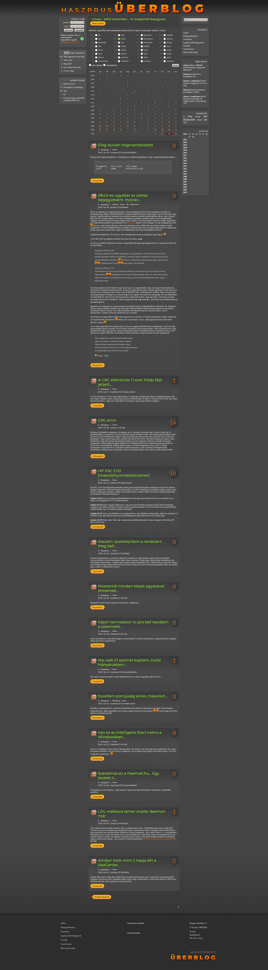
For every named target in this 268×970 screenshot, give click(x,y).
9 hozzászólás (97, 759)
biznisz (124, 54)
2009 (92, 110)
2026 (185, 134)
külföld (146, 46)
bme (123, 35)
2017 (92, 83)
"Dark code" (68, 60)
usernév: (66, 22)
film (99, 39)
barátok (170, 35)
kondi (100, 50)
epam (169, 50)
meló (146, 50)
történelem (148, 39)
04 (200, 134)
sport (169, 57)
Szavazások (187, 39)
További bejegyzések (101, 897)
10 (107, 126)
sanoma (124, 57)
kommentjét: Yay (189, 76)
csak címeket (97, 65)
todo (145, 54)
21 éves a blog (68, 71)
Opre (65, 91)
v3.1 (205, 923)
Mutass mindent (98, 23)
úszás (169, 54)
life (99, 35)
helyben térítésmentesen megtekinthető (159, 839)
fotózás (170, 39)
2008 (92, 114)
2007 (92, 118)
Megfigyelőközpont (190, 36)
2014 (92, 91)
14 (169, 134)
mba (100, 54)
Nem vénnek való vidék (72, 67)
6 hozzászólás (97, 181)
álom (146, 57)
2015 (185, 161)
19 (100, 126)
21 (162, 134)
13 (61, 87)
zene (169, 46)
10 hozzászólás (97, 527)
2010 (92, 106)
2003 (92, 134)
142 (61, 57)
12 (107, 130)
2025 (185, 140)
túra (99, 46)
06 (207, 134)
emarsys (170, 61)
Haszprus (105, 150)
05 (203, 134)
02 (193, 134)
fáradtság (102, 43)
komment (80, 53)
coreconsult (103, 61)
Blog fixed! (67, 64)
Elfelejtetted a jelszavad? (69, 42)
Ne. (64, 94)
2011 (92, 103)
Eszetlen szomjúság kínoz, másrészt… (133, 696)
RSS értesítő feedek (190, 52)
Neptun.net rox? (69, 84)
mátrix (123, 50)
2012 (92, 99)
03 (196, 134)
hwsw (123, 39)
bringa (169, 43)
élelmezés (148, 43)
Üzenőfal (186, 46)
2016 (92, 87)
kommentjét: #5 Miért (191, 92)
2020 (185, 148)
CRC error (107, 420)
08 (193, 137)
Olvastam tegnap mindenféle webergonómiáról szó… (73, 99)
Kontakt (193, 932)
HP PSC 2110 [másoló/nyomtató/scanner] (124, 473)
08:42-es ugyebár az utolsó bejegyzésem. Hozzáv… (123, 197)
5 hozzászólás (97, 571)
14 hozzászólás (97, 456)
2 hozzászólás (97, 797)
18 (162, 130)
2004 (92, 130)
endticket (125, 61)
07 (190, 137)
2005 (92, 126)
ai (184, 116)
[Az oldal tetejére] (163, 911)
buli (122, 43)
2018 (92, 79)
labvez (101, 57)
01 (190, 134)
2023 (185, 145)
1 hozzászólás (97, 405)
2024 (92, 75)
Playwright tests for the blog (74, 57)
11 (176, 130)
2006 (92, 122)
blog (190, 116)
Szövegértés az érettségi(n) (73, 87)
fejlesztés (148, 35)
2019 (185, 150)
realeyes (147, 61)
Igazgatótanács (195, 935)
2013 (92, 95)
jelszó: (67, 26)
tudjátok (131, 223)
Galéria (186, 33)
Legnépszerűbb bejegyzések (193, 43)
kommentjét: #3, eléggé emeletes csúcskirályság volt (194, 101)
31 (176, 134)
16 (100, 130)
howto (123, 46)
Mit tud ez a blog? (196, 938)
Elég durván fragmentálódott (125, 145)
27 (135, 130)
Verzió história (188, 49)
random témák (77, 80)
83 (61, 91)
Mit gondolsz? (97, 365)
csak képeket (111, 65)
